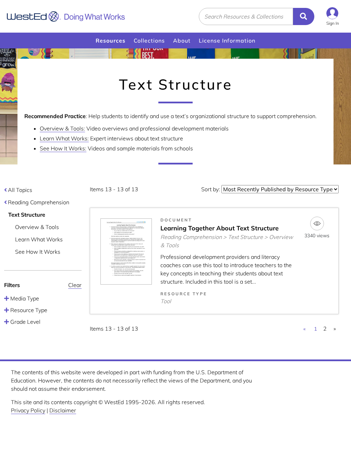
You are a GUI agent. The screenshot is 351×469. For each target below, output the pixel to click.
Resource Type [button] (28, 310)
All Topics (20, 189)
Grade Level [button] (24, 321)
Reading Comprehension (38, 202)
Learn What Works (39, 239)
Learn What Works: (64, 138)
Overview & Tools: (62, 128)
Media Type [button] (24, 298)
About (182, 40)
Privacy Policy (28, 410)
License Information (227, 40)
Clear (75, 285)
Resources (110, 40)
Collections (149, 40)
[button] (332, 16)
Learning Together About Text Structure (219, 228)
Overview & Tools (37, 227)
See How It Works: (63, 148)
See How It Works (37, 251)
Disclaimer (62, 410)
